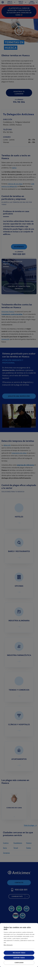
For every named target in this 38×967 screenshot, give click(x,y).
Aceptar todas (19, 957)
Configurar (19, 962)
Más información (8, 945)
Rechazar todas (19, 952)
